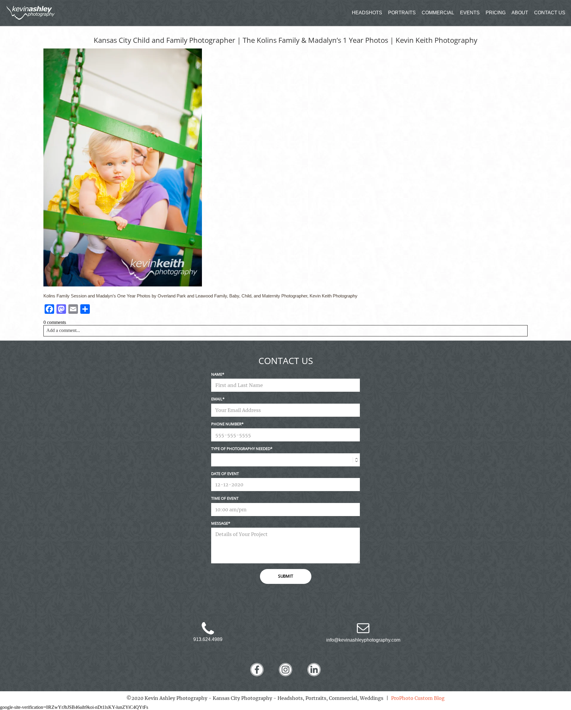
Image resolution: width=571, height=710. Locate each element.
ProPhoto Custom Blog (418, 698)
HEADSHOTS (367, 12)
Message (219, 523)
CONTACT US (549, 12)
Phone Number (226, 424)
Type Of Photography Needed (240, 448)
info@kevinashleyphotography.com (363, 639)
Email (216, 399)
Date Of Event (225, 473)
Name (216, 374)
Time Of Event (225, 498)
